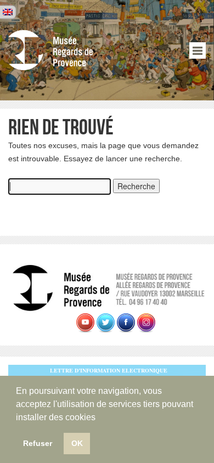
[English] (8, 12)
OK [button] (77, 443)
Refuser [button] (37, 443)
